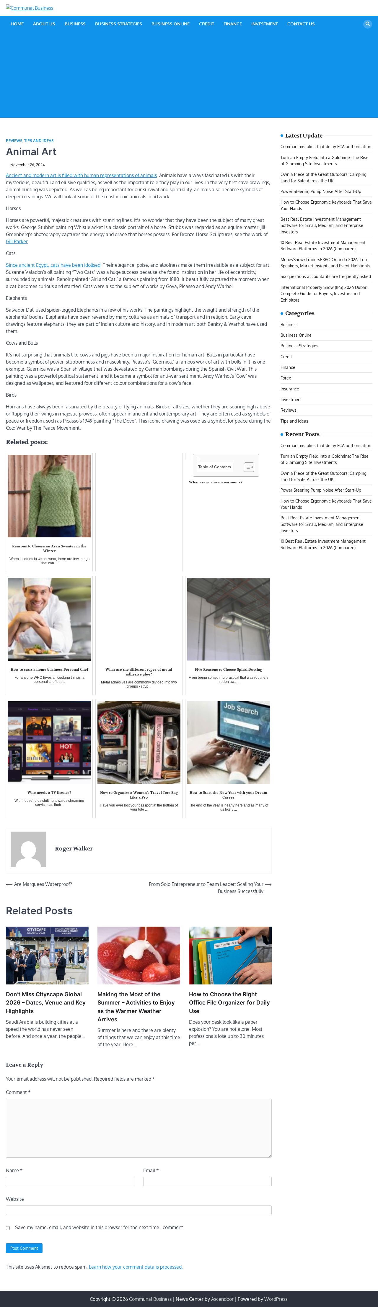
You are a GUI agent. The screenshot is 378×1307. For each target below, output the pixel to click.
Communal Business (150, 1299)
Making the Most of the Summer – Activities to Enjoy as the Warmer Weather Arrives (136, 1007)
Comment (18, 1092)
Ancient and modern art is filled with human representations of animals (81, 175)
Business (75, 24)
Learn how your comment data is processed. (136, 1267)
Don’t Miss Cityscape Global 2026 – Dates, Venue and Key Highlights (46, 1003)
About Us (44, 24)
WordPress (275, 1299)
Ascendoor (222, 1299)
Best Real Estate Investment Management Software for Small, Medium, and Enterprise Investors (322, 225)
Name (14, 1170)
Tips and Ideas (39, 140)
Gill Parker (17, 241)
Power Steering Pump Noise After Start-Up (321, 191)
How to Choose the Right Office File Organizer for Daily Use (229, 1003)
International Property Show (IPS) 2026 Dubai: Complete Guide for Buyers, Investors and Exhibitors (324, 293)
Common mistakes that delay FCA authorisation (326, 146)
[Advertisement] (189, 76)
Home (17, 24)
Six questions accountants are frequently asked (326, 276)
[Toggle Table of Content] (246, 467)
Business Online (170, 24)
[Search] (367, 24)
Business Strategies (118, 24)
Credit (206, 24)
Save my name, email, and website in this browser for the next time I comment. (99, 1227)
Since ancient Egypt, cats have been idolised (53, 265)
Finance (233, 24)
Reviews (14, 140)
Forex (286, 378)
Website (15, 1199)
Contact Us (301, 24)
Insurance (290, 388)
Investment (264, 24)
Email (151, 1170)
